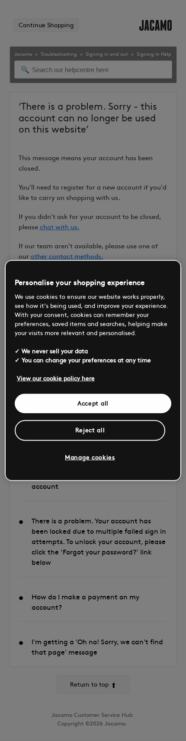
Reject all (90, 430)
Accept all (93, 403)
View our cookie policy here (56, 378)
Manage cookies (90, 457)
